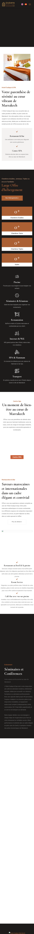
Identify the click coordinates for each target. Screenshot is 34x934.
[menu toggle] (30, 4)
